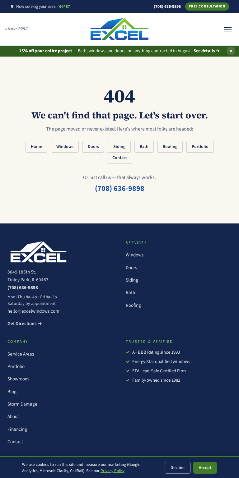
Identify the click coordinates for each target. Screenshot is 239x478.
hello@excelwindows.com (33, 311)
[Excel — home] (60, 252)
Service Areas (20, 354)
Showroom (18, 378)
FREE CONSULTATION (207, 6)
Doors (93, 147)
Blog (11, 391)
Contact (119, 158)
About (13, 416)
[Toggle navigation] (228, 29)
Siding (119, 147)
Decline (178, 468)
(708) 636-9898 (167, 6)
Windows (64, 147)
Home (36, 147)
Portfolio (200, 147)
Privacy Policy (112, 471)
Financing (17, 429)
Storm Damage (22, 404)
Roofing (170, 147)
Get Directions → (24, 323)
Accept (205, 468)
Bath (144, 147)
